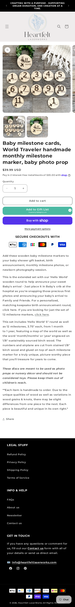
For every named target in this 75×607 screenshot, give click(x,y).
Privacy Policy (16, 462)
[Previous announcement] (6, 6)
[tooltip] (70, 210)
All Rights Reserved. (54, 603)
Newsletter (14, 515)
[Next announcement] (68, 6)
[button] (7, 26)
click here (42, 314)
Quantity (8, 181)
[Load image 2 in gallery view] (37, 127)
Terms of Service (18, 477)
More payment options (37, 229)
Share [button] (10, 419)
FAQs (10, 499)
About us (13, 507)
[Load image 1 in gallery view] (14, 127)
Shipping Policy (17, 470)
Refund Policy (16, 454)
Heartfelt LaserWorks (30, 603)
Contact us (14, 523)
